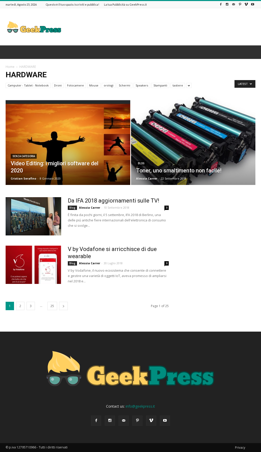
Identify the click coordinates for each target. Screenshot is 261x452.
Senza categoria (23, 156)
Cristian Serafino (23, 178)
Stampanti (160, 85)
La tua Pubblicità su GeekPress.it (125, 4)
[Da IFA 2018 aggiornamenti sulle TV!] (33, 216)
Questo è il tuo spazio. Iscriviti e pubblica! (72, 4)
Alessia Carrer (146, 178)
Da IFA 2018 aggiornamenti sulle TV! (113, 200)
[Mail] (233, 4)
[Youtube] (252, 4)
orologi (108, 85)
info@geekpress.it (140, 406)
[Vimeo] (246, 4)
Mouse (93, 85)
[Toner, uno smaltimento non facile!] (193, 150)
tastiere (178, 85)
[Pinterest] (240, 4)
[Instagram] (227, 4)
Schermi (124, 85)
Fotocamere (75, 85)
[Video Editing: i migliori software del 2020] (68, 150)
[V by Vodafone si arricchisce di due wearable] (33, 265)
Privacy (240, 447)
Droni (58, 85)
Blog (141, 163)
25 (52, 306)
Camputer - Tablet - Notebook (28, 85)
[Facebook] (221, 4)
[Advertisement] (162, 26)
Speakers (142, 85)
